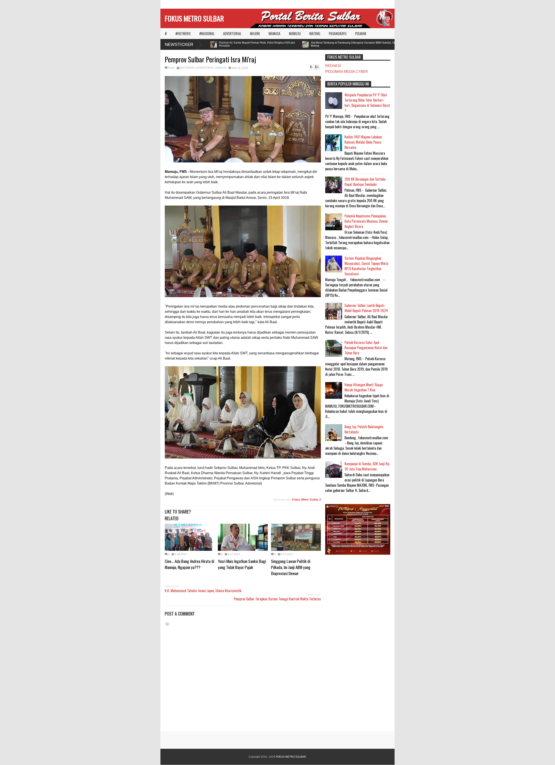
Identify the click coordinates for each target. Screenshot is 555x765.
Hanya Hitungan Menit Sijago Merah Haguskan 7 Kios (363, 387)
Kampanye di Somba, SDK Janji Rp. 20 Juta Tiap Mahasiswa (367, 466)
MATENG (314, 33)
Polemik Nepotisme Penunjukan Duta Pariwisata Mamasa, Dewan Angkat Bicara (366, 221)
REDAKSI (333, 66)
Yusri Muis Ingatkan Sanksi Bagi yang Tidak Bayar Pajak (242, 564)
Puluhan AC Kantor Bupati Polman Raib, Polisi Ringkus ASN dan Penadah (242, 44)
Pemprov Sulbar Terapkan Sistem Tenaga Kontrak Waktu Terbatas (277, 598)
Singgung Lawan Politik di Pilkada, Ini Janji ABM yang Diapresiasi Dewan (290, 567)
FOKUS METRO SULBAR (194, 18)
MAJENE (255, 33)
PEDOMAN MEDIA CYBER (346, 71)
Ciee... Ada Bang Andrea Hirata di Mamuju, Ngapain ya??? (189, 564)
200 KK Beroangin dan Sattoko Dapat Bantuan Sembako (364, 182)
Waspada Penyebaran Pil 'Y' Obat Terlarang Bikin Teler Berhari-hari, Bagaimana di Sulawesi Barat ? (367, 102)
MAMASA (274, 33)
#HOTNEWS (183, 33)
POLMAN (360, 33)
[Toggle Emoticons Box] (167, 624)
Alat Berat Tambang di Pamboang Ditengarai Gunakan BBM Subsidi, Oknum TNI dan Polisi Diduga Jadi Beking (357, 44)
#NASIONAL (206, 33)
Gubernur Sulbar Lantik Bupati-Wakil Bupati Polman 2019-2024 (366, 308)
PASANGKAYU (337, 33)
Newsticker (179, 44)
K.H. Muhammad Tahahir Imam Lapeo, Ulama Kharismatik (203, 590)
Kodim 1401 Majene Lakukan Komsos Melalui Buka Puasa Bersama (363, 142)
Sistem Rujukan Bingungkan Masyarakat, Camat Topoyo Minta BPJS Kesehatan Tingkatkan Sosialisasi (366, 266)
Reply (171, 67)
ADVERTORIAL (232, 33)
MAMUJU (295, 33)
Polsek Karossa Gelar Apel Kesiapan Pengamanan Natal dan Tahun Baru (365, 347)
